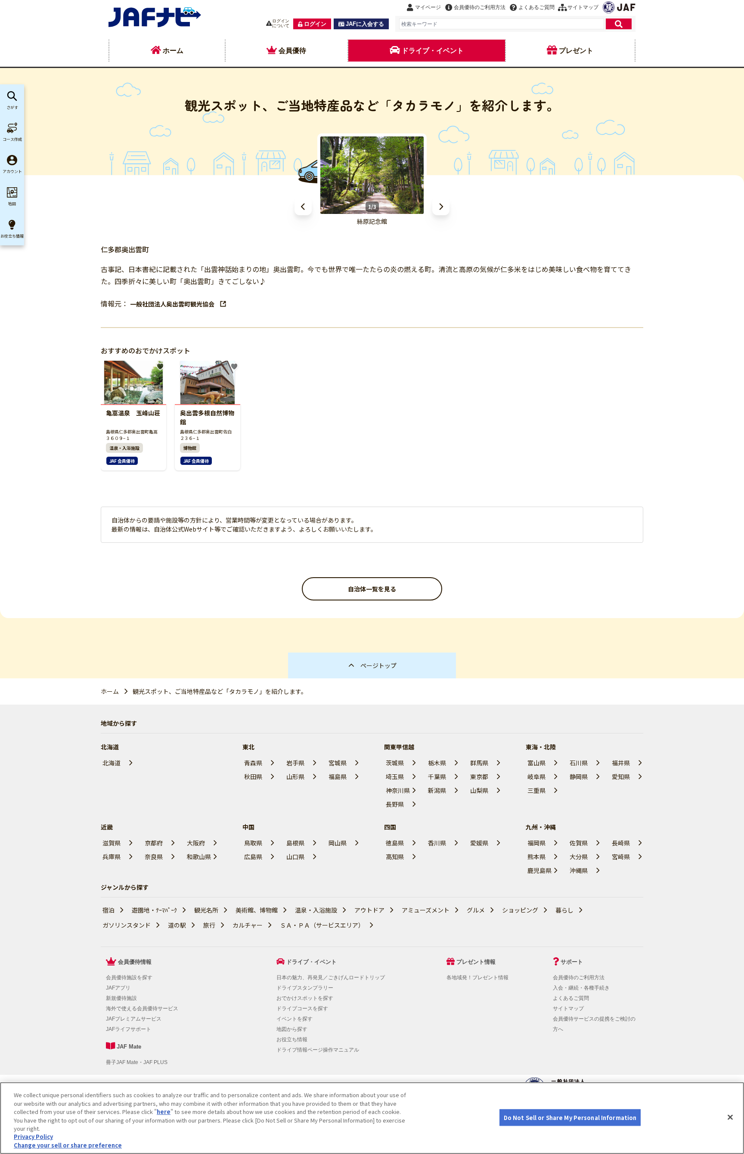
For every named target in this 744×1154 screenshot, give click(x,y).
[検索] (619, 24)
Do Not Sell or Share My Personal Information (570, 1117)
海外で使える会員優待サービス (142, 1008)
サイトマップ (568, 1008)
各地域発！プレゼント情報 (477, 978)
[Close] (730, 1117)
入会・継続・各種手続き (581, 988)
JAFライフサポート (128, 1029)
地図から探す (291, 1029)
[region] (372, 1118)
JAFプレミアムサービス (133, 1019)
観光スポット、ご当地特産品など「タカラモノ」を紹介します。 (220, 691)
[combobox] (501, 24)
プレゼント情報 (476, 962)
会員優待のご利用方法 (578, 978)
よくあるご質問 (571, 998)
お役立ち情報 (291, 1039)
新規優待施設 (121, 998)
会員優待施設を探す (129, 978)
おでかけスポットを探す (304, 998)
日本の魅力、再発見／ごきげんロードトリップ (330, 978)
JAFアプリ (118, 988)
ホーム (110, 691)
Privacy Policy (33, 1137)
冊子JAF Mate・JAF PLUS (136, 1062)
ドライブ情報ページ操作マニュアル (317, 1050)
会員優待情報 (135, 962)
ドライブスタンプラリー (304, 988)
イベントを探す (294, 1019)
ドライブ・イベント (311, 962)
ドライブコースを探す (302, 1008)
